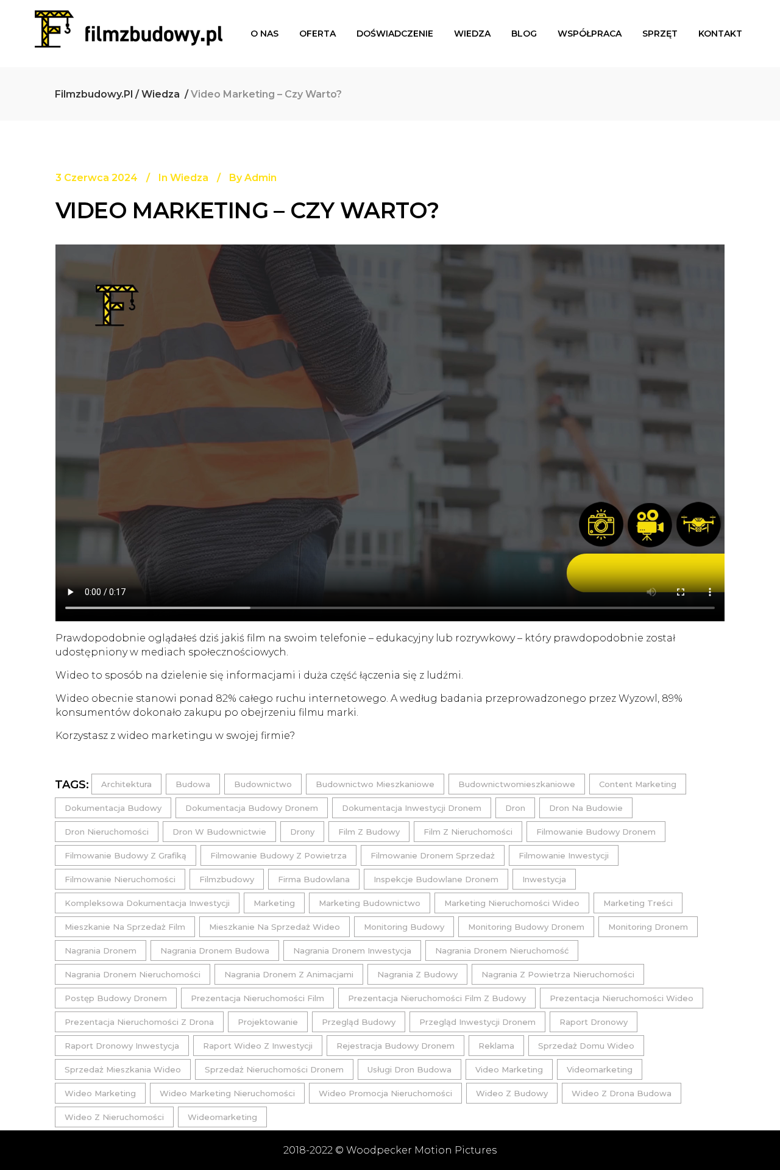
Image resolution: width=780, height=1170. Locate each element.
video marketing (509, 1069)
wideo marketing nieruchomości (227, 1093)
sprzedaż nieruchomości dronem (274, 1069)
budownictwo (263, 784)
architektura (126, 784)
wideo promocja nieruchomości (385, 1093)
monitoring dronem (648, 927)
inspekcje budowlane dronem (436, 879)
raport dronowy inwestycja (122, 1046)
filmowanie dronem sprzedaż (432, 855)
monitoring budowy (404, 927)
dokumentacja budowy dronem (251, 808)
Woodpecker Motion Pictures (421, 1150)
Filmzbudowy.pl (94, 94)
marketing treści (638, 903)
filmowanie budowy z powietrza (278, 855)
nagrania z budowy (417, 974)
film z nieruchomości (468, 831)
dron (515, 808)
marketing (274, 903)
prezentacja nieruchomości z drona (139, 1022)
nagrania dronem (100, 950)
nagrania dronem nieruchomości (132, 974)
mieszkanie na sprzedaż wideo (274, 927)
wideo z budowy (512, 1093)
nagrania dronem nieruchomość (502, 950)
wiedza (160, 94)
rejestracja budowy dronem (395, 1046)
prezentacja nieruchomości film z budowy (437, 998)
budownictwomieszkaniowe (516, 784)
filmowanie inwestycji (564, 855)
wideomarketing (222, 1117)
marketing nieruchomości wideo (512, 903)
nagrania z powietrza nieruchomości (557, 974)
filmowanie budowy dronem (596, 831)
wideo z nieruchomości (114, 1117)
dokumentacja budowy (113, 808)
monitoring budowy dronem (526, 927)
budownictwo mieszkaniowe (375, 784)
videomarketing (600, 1069)
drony (302, 831)
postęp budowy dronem (116, 998)
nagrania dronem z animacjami (288, 974)
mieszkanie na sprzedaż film (125, 927)
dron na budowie (586, 808)
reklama (496, 1046)
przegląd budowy (358, 1022)
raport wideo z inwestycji (258, 1046)
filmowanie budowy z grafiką (125, 855)
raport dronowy (593, 1022)
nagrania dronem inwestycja (352, 950)
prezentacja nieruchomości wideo (621, 998)
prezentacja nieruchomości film (257, 998)
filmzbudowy (226, 879)
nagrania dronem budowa (214, 950)
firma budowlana (314, 879)
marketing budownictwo (369, 903)
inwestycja (544, 879)
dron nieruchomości (107, 831)
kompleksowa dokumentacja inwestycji (147, 903)
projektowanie (268, 1022)
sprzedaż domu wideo (586, 1046)
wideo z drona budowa (622, 1093)
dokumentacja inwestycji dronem (411, 808)
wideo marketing (100, 1093)
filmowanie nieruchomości (120, 879)
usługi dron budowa (409, 1069)
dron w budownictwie (219, 831)
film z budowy (369, 831)
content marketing (637, 784)
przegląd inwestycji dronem (477, 1022)
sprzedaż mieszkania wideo (123, 1069)
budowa (193, 784)
